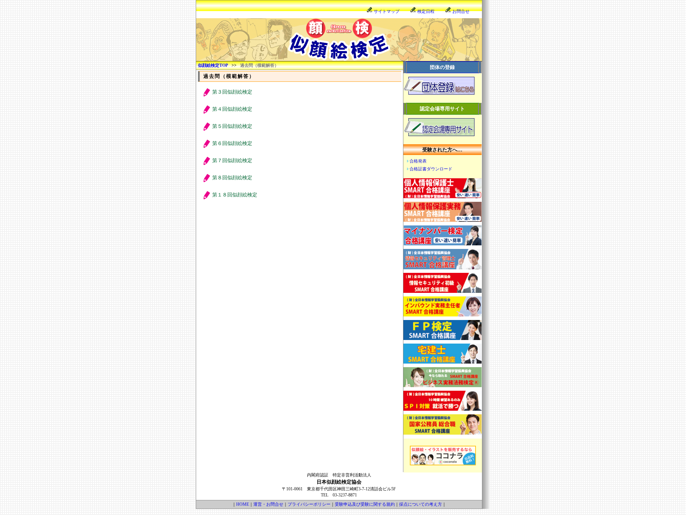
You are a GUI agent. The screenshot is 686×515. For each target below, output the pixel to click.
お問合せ (460, 11)
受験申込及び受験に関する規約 (365, 504)
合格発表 (418, 161)
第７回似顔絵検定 (232, 160)
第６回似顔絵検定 (232, 143)
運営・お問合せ (268, 504)
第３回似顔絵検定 (232, 92)
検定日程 (425, 11)
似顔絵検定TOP (213, 65)
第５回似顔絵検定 (232, 126)
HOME (242, 504)
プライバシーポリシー (309, 504)
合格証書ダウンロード (430, 168)
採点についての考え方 (420, 504)
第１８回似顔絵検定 (234, 195)
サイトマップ (386, 11)
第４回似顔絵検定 (232, 109)
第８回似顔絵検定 (232, 177)
